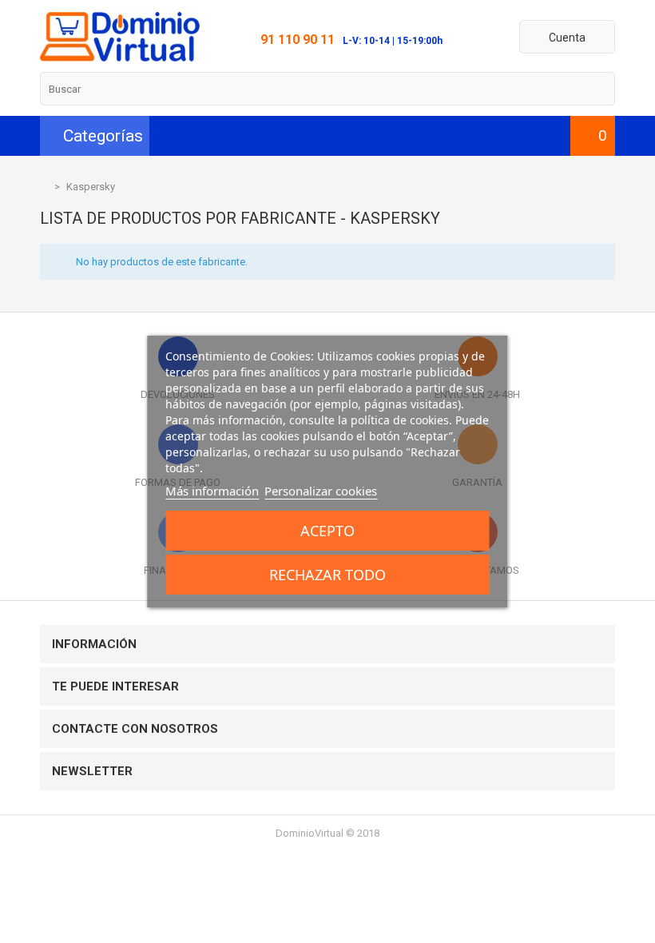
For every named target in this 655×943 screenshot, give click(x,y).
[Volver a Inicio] (44, 187)
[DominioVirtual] (120, 58)
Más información (212, 491)
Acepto (327, 530)
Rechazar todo (327, 574)
